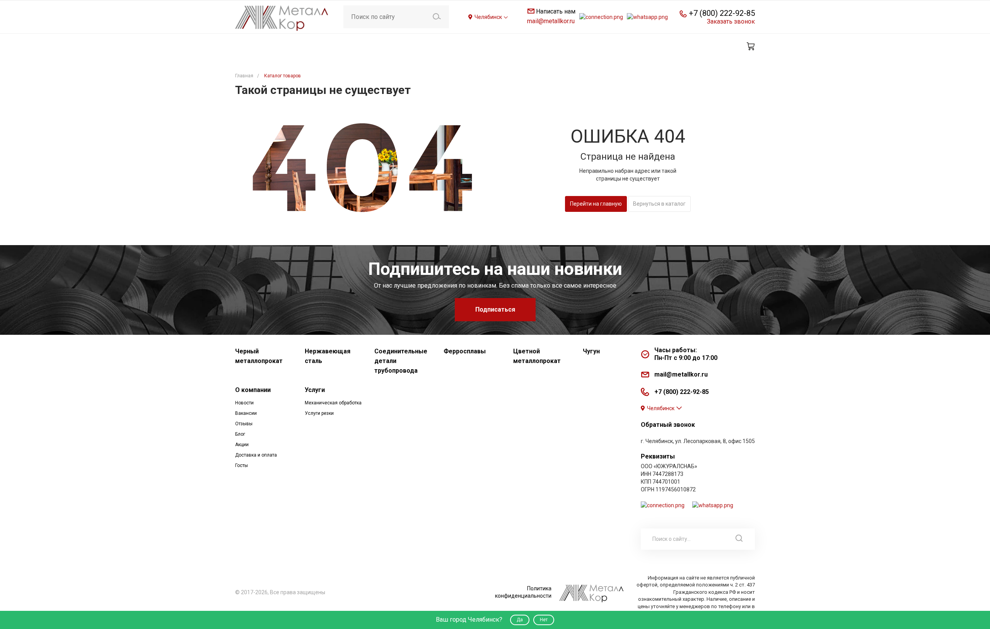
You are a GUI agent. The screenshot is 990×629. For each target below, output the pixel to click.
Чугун (591, 351)
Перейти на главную (596, 204)
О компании (253, 390)
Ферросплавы (465, 351)
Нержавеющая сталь (327, 356)
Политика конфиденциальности (523, 592)
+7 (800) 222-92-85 (722, 13)
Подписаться (495, 309)
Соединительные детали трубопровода (400, 361)
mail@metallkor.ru (551, 21)
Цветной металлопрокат (537, 356)
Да (520, 619)
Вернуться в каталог (659, 204)
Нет (544, 619)
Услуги (315, 390)
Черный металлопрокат (259, 356)
